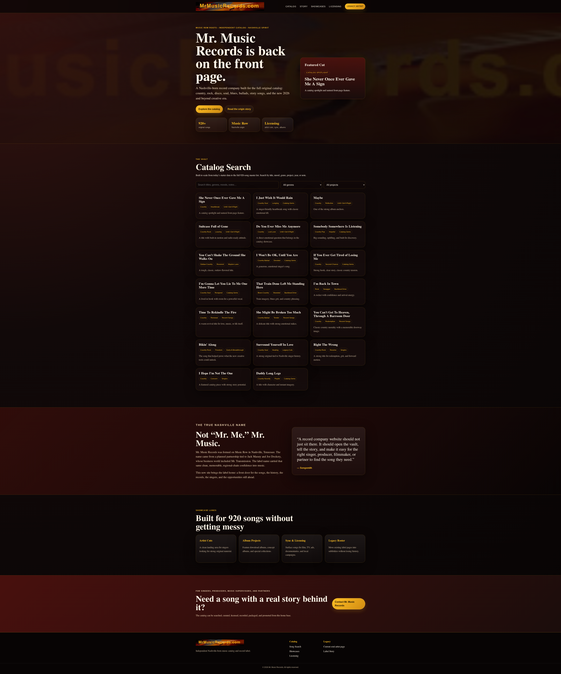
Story (304, 6)
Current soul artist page (334, 646)
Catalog (291, 6)
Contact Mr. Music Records (345, 604)
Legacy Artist (355, 6)
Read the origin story (239, 109)
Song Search (295, 646)
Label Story (328, 651)
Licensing (335, 6)
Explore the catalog (209, 109)
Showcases (318, 6)
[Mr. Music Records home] (230, 6)
